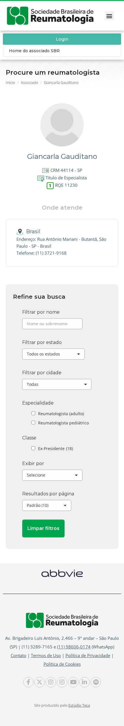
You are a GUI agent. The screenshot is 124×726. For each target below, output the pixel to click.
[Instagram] (51, 682)
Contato (18, 655)
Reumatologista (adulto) (61, 413)
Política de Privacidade (87, 655)
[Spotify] (96, 682)
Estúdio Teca (79, 705)
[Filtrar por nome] (52, 325)
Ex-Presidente (55, 448)
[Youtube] (73, 682)
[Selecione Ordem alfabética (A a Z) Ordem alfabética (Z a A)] (52, 477)
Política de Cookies (62, 664)
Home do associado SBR (34, 50)
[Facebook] (28, 682)
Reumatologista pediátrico (63, 423)
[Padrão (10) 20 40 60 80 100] (46, 507)
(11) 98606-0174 (74, 647)
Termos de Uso (46, 655)
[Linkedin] (84, 682)
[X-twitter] (39, 682)
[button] (109, 15)
